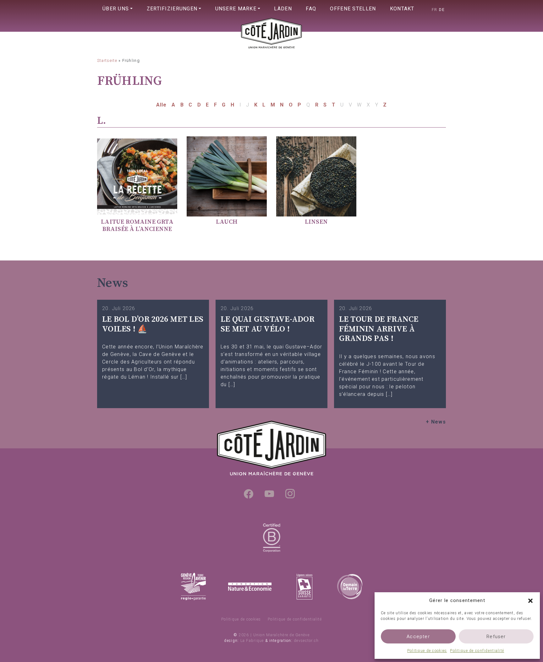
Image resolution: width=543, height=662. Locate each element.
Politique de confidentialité (477, 650)
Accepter (418, 636)
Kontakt (402, 9)
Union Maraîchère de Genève (271, 46)
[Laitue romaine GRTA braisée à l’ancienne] (137, 176)
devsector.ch (306, 640)
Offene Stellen (353, 9)
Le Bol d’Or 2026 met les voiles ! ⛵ (152, 324)
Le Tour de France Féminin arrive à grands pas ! (378, 329)
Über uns (115, 9)
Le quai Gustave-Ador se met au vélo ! (268, 324)
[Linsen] (316, 176)
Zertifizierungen (172, 9)
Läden (283, 9)
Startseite (107, 60)
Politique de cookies (427, 650)
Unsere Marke (235, 9)
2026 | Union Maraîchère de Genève (274, 635)
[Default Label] (269, 493)
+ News (436, 422)
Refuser (496, 636)
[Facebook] (248, 493)
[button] (530, 600)
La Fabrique (252, 640)
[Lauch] (227, 176)
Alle (161, 105)
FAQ (311, 9)
